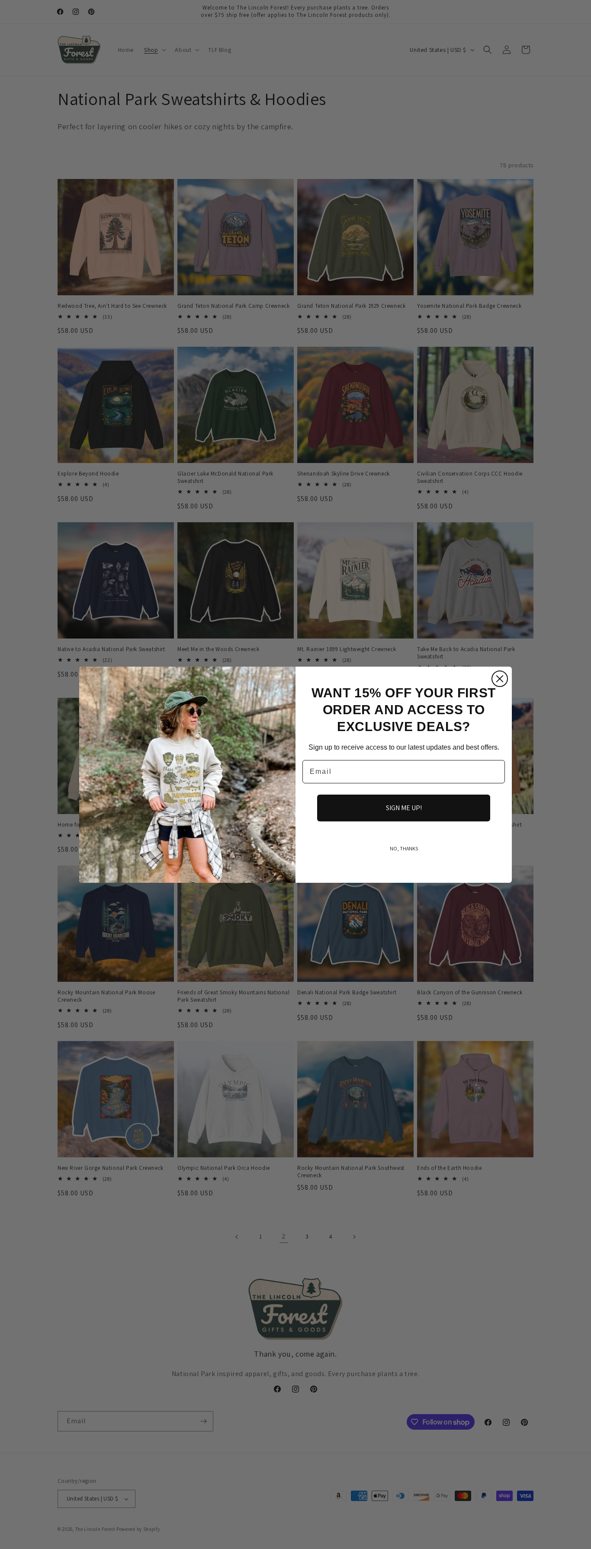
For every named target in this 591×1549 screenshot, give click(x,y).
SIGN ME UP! (404, 807)
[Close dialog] (499, 679)
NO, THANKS (404, 848)
